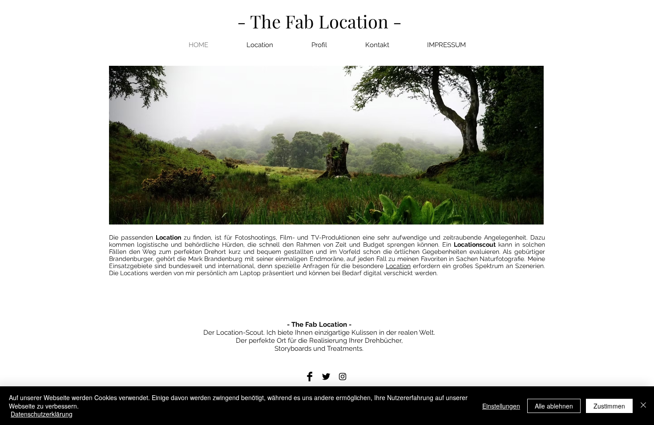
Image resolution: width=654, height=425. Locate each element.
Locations (134, 273)
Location (168, 237)
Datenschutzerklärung (42, 413)
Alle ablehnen (554, 405)
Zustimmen (609, 405)
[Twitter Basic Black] (326, 376)
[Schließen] (643, 405)
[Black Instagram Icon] (342, 376)
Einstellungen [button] (501, 405)
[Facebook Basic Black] (310, 376)
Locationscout (475, 244)
